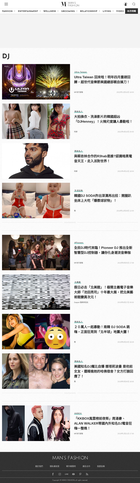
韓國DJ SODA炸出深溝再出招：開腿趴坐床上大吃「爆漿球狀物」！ (102, 198)
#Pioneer (79, 243)
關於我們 (39, 466)
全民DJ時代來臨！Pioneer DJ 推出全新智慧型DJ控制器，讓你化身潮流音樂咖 (103, 250)
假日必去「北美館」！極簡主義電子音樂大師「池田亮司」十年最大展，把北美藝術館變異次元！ (103, 292)
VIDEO (120, 11)
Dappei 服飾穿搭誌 (81, 302)
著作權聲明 (71, 466)
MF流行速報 (78, 92)
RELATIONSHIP (88, 11)
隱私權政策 (54, 466)
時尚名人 (79, 111)
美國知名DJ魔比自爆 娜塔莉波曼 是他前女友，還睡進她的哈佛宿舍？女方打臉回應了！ (103, 371)
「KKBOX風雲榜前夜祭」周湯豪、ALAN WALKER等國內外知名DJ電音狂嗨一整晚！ (103, 423)
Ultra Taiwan (81, 72)
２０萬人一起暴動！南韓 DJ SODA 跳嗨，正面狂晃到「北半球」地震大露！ (102, 329)
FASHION (7, 11)
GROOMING (68, 11)
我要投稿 (101, 466)
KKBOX (78, 413)
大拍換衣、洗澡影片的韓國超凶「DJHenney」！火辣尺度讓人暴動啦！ (103, 119)
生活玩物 (79, 190)
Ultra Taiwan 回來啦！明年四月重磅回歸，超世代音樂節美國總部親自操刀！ (102, 79)
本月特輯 (131, 11)
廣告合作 (86, 466)
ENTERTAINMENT (28, 11)
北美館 (78, 282)
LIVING (107, 11)
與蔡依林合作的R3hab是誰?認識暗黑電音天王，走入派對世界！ (103, 158)
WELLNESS (49, 11)
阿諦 (75, 132)
